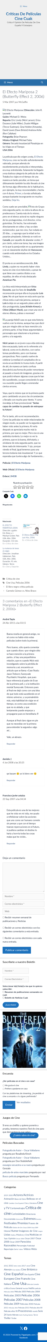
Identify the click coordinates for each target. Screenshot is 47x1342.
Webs (34, 1249)
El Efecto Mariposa (21, 463)
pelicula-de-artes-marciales (15, 1172)
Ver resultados (23, 1102)
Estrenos (30, 1218)
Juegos (40, 1231)
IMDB (14, 476)
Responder (11, 744)
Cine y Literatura (30, 1203)
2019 (6, 1195)
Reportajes (9, 1249)
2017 (24, 1266)
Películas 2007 (13, 1299)
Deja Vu (15, 200)
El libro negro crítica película (19, 587)
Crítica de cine (13, 579)
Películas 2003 (20, 1292)
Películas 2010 (26, 1304)
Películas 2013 (23, 1308)
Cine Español (19, 1203)
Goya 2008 (27, 1227)
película (38, 1288)
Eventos (38, 1219)
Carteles (11, 1203)
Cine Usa (10, 583)
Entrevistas (19, 1219)
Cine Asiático (16, 1270)
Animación (9, 1199)
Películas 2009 (11, 1304)
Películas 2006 (23, 583)
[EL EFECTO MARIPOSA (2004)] (12, 534)
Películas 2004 (33, 1292)
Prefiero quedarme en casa (16, 1089)
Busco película (9, 1176)
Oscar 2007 (30, 1239)
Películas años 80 (36, 1308)
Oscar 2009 (15, 1242)
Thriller (7, 1318)
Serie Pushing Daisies (26, 1315)
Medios (13, 1235)
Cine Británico (29, 1269)
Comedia (36, 1284)
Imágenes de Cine (28, 1231)
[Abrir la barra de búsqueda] (42, 82)
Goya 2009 (34, 1227)
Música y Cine (22, 1235)
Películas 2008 (31, 1300)
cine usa (30, 1284)
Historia (7, 1231)
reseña (35, 1311)
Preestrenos (25, 1311)
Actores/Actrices (23, 1195)
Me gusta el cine (12, 1085)
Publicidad (31, 1246)
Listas (7, 1235)
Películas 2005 (12, 1295)
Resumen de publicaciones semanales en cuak (22, 993)
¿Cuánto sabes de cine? (24, 1135)
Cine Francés (22, 1278)
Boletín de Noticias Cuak (16, 998)
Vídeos (27, 1249)
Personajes (22, 1246)
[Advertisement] (23, 54)
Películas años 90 (11, 1311)
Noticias (34, 1234)
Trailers (20, 1249)
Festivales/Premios (16, 1223)
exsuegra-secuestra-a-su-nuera (17, 1165)
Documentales (10, 1219)
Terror (35, 1315)
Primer (18, 193)
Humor (15, 1231)
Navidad (25, 1288)
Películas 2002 (9, 1292)
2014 (19, 1266)
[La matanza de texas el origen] (12, 557)
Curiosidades (18, 1214)
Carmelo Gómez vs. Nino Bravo (21, 591)
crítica (7, 1288)
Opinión (12, 1238)
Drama (12, 1288)
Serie (16, 1249)
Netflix (31, 1288)
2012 (6, 1266)
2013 (11, 1266)
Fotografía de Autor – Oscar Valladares (21, 1150)
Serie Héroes (13, 1315)
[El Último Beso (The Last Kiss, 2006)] (30, 529)
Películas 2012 (13, 1308)
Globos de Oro (17, 1227)
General (19, 1288)
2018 (28, 1266)
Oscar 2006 (20, 1238)
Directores (31, 1214)
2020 (11, 1195)
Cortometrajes (17, 1208)
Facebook (23, 1338)
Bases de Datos (20, 1199)
